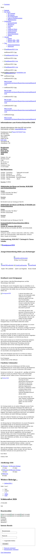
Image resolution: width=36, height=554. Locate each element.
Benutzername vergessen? (11, 549)
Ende (6, 495)
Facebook (7, 4)
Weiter (6, 494)
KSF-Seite (3, 140)
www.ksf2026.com (20, 129)
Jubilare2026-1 (8, 483)
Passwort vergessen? (10, 548)
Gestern (3, 519)
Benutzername (6, 531)
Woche (3, 520)
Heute (2, 517)
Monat (2, 522)
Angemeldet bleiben (9, 540)
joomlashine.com (21, 72)
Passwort (4, 535)
